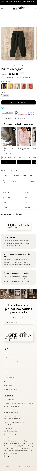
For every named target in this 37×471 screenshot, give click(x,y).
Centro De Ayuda (9, 377)
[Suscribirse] (31, 322)
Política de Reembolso (10, 353)
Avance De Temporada (11, 389)
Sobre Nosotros (8, 385)
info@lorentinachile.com (11, 412)
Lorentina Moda (15, 466)
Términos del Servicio (10, 366)
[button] (2, 8)
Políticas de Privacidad (11, 362)
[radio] (4, 86)
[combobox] (8, 157)
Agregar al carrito (9, 162)
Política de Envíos (9, 357)
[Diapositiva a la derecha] (22, 65)
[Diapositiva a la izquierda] (15, 65)
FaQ (5, 381)
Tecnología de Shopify (25, 466)
